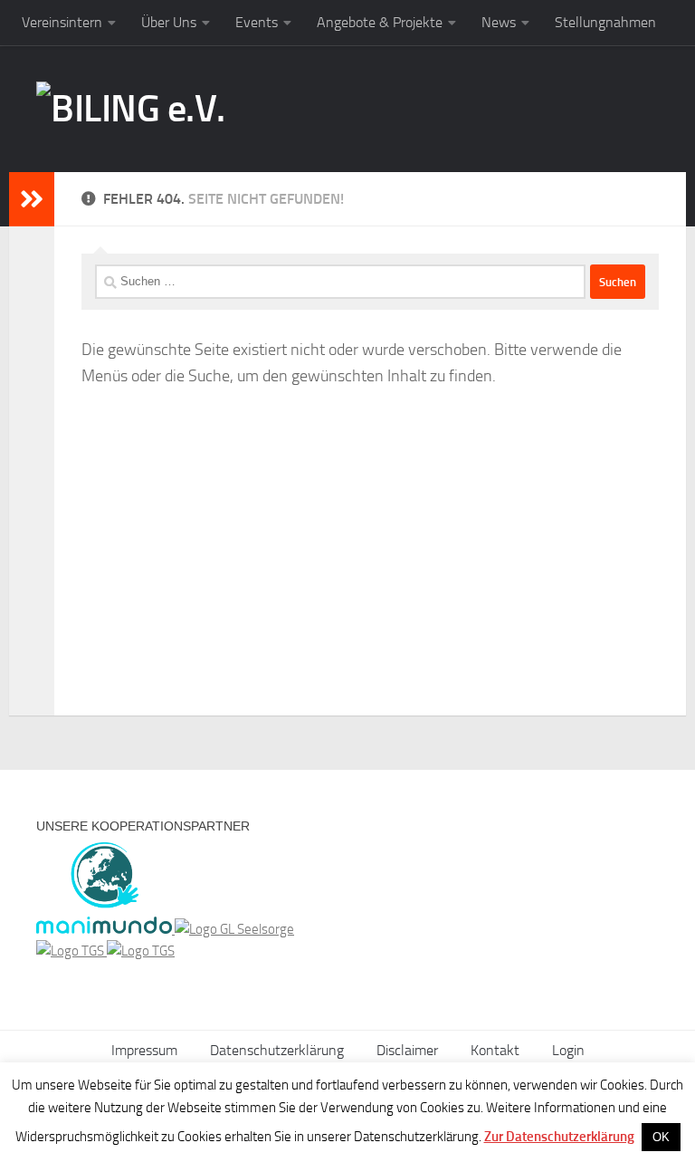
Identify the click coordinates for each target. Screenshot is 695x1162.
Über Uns (168, 22)
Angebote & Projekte (380, 22)
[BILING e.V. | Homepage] (130, 109)
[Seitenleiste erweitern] (31, 199)
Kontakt (495, 1050)
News (498, 22)
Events (256, 22)
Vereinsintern (62, 22)
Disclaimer (407, 1050)
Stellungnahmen (605, 22)
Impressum (144, 1050)
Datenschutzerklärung (277, 1050)
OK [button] (661, 1137)
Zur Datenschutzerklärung (559, 1136)
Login (568, 1050)
